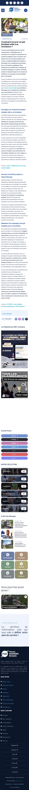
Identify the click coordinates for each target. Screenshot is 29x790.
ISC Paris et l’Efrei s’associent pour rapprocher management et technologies (14, 606)
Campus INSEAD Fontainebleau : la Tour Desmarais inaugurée (20, 545)
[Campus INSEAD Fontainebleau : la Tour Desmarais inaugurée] (7, 544)
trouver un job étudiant (11, 88)
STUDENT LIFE (7, 34)
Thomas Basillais (7, 39)
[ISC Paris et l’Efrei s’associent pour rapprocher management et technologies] (7, 524)
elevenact (17, 787)
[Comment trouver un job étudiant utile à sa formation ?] (16, 319)
